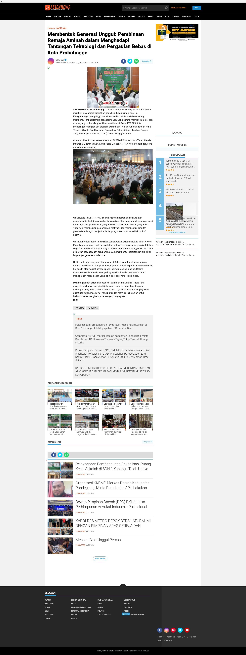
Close (126, 614)
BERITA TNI (49, 603)
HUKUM (67, 16)
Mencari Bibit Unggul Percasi (99, 540)
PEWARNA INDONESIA (80, 611)
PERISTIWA (88, 16)
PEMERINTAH (109, 16)
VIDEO (159, 16)
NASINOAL (186, 16)
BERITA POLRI (129, 600)
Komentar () (146, 61)
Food (167, 16)
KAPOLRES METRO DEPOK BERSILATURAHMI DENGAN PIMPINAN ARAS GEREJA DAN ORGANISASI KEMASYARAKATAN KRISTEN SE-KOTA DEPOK (114, 526)
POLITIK (57, 16)
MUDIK (100, 607)
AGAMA (122, 16)
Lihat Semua (100, 559)
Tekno (197, 16)
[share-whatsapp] (136, 61)
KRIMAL (176, 16)
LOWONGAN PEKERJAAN (81, 607)
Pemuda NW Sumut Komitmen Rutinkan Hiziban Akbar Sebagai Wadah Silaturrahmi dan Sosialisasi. (181, 221)
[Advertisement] (100, 572)
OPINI (98, 16)
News (47, 611)
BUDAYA (77, 16)
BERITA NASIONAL (105, 600)
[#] (177, 32)
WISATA (141, 16)
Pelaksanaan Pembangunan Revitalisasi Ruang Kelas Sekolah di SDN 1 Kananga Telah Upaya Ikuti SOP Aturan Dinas (113, 469)
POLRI (126, 611)
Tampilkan (147, 442)
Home (48, 16)
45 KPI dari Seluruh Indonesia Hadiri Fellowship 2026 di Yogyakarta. (180, 178)
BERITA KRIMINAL (78, 600)
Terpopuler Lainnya (177, 232)
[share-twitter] (129, 61)
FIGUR (73, 603)
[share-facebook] (123, 61)
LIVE (196, 8)
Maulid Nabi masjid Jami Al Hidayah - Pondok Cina (180, 191)
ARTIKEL (131, 16)
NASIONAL (61, 28)
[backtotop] (123, 586)
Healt (150, 16)
